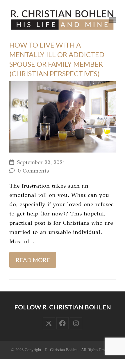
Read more (33, 259)
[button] (112, 19)
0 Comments (33, 171)
